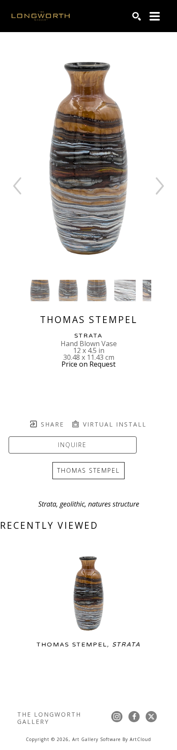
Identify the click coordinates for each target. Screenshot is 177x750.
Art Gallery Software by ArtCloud (111, 739)
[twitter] (151, 716)
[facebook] (134, 716)
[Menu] (155, 16)
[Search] (136, 16)
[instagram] (116, 716)
